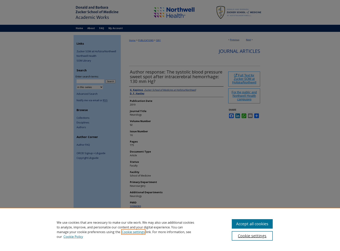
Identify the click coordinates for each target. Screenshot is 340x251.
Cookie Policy (73, 236)
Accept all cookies (252, 223)
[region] (170, 229)
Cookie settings (133, 232)
